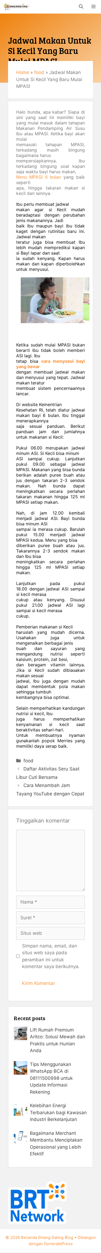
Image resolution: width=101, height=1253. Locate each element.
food (39, 72)
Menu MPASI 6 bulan (38, 177)
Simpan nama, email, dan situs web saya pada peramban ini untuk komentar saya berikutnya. (51, 956)
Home (22, 72)
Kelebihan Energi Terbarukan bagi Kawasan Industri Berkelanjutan (58, 1112)
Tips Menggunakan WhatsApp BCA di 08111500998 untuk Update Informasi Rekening (51, 1078)
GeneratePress (58, 1243)
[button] (81, 7)
